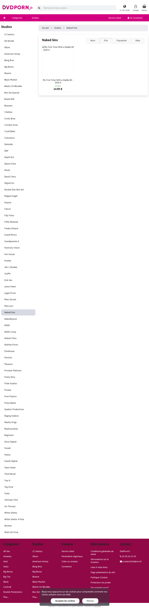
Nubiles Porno (11, 344)
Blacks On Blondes (13, 86)
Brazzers (8, 105)
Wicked (7, 525)
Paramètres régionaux (72, 556)
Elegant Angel (10, 196)
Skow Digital (10, 441)
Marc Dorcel (10, 299)
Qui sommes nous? (100, 587)
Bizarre (7, 73)
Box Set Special (11, 92)
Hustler (7, 260)
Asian (5, 566)
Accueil (45, 28)
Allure (7, 47)
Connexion (67, 566)
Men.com (8, 306)
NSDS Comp (10, 332)
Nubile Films (10, 338)
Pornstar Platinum (13, 370)
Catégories (17, 18)
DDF (6, 151)
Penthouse (9, 351)
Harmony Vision (12, 247)
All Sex (6, 551)
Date (137, 40)
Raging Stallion (11, 416)
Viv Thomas (9, 506)
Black (6, 582)
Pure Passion (10, 396)
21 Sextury (9, 34)
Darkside (8, 144)
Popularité (122, 40)
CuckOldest (9, 131)
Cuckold (7, 587)
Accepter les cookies (65, 601)
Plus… (6, 597)
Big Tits (6, 576)
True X (7, 480)
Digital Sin (9, 183)
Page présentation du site (103, 572)
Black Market (10, 79)
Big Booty (9, 67)
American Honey (12, 54)
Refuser (90, 601)
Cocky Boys (9, 118)
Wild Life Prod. (11, 532)
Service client (114, 18)
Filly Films (9, 215)
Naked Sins (9, 312)
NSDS (7, 325)
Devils (7, 170)
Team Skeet (10, 467)
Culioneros (9, 138)
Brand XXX (9, 99)
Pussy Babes (10, 403)
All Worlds (9, 41)
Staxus (7, 454)
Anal (5, 561)
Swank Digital (10, 461)
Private (7, 390)
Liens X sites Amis (99, 567)
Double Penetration (12, 592)
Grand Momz (10, 235)
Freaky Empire (11, 228)
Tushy (7, 493)
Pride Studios (10, 383)
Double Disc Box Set (14, 189)
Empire (7, 202)
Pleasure (8, 364)
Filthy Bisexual (11, 222)
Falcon (7, 209)
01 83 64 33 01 (129, 556)
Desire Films (10, 163)
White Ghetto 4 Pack (14, 519)
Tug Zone (8, 487)
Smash (7, 448)
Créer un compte (70, 561)
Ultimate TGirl (11, 500)
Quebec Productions (14, 409)
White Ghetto (10, 512)
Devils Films (10, 176)
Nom (92, 40)
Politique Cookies (99, 577)
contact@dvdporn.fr (132, 561)
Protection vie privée (101, 582)
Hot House (9, 254)
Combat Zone (11, 125)
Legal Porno (10, 293)
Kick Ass (8, 280)
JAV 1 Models (10, 267)
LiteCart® (97, 606)
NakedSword (10, 319)
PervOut (8, 357)
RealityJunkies (11, 429)
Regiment (9, 435)
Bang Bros (9, 60)
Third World (9, 474)
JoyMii (7, 273)
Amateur (7, 556)
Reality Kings (10, 422)
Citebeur (8, 112)
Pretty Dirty (9, 377)
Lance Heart (10, 286)
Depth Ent (9, 157)
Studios (35, 18)
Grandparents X (11, 241)
